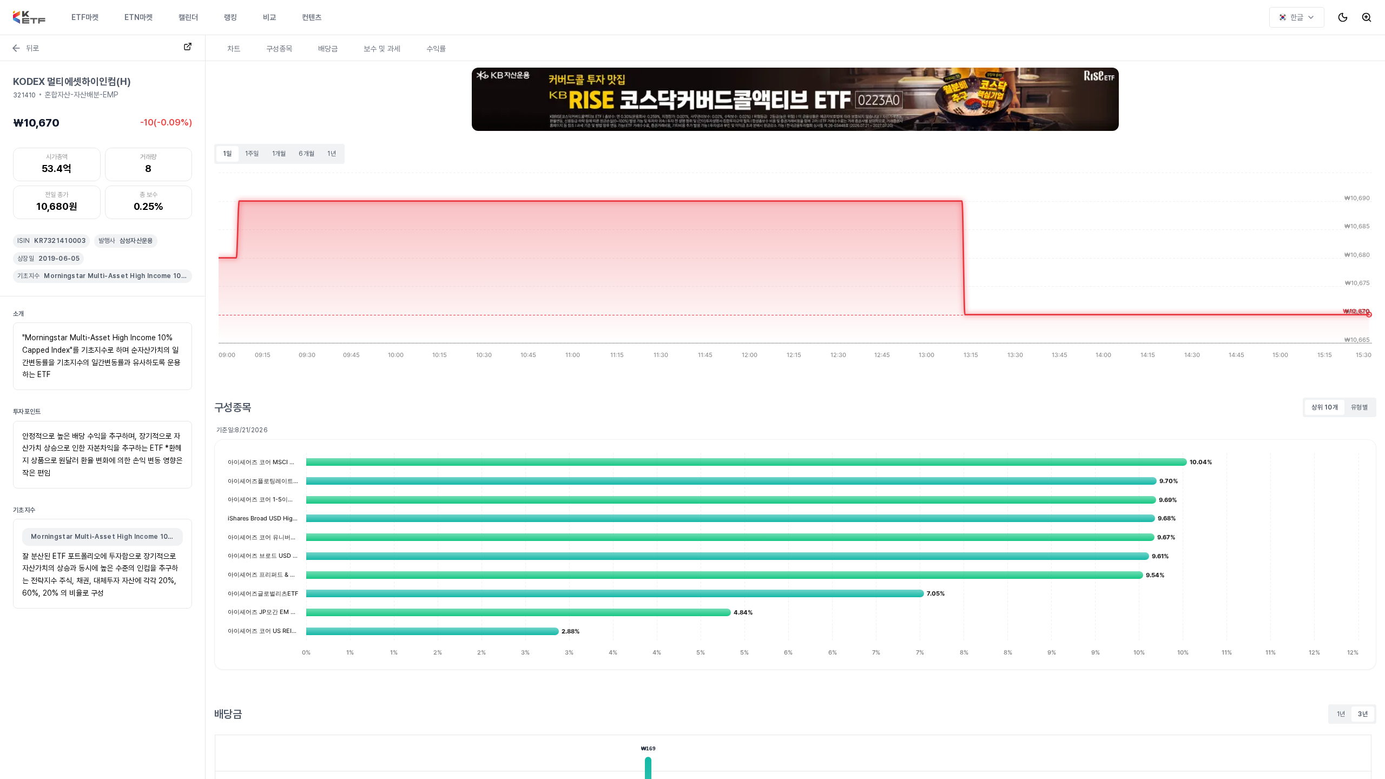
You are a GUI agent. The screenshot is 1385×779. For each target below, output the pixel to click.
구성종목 (279, 48)
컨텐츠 (311, 17)
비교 (269, 17)
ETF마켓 (84, 17)
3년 (1363, 714)
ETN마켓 (138, 17)
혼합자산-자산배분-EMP (81, 94)
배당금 (328, 48)
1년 (331, 153)
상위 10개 (1324, 407)
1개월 (279, 153)
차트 (233, 48)
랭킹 (230, 17)
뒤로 (32, 48)
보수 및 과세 (382, 48)
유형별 (1359, 407)
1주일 (252, 153)
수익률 (436, 48)
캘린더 (188, 17)
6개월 (306, 153)
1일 (227, 153)
